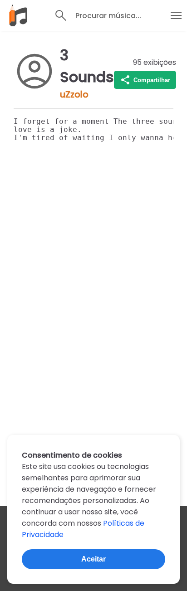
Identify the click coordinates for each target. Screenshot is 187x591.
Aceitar (93, 559)
